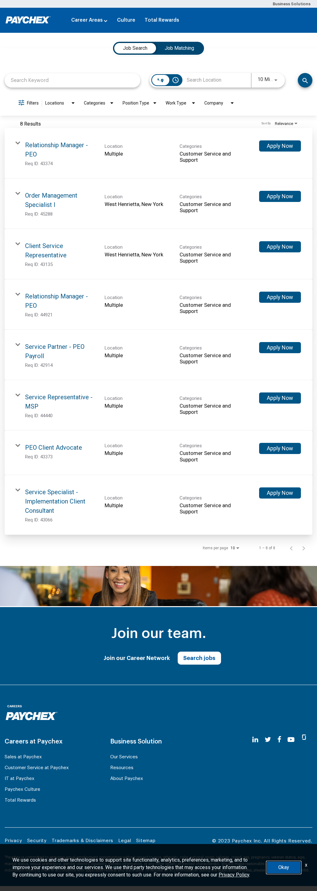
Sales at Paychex (23, 757)
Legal (124, 840)
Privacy (13, 840)
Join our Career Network (137, 658)
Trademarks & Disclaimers (82, 840)
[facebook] (279, 739)
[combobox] (72, 80)
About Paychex (126, 778)
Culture (126, 20)
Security (37, 840)
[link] (158, 153)
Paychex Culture (22, 789)
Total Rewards (162, 20)
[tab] (135, 48)
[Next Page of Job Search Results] (303, 548)
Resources (121, 767)
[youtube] (291, 739)
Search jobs (199, 658)
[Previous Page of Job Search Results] (291, 548)
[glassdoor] (304, 740)
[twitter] (267, 739)
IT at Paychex (19, 778)
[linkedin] (255, 739)
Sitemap (146, 840)
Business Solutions (291, 4)
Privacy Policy (234, 875)
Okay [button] (283, 867)
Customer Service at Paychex (37, 767)
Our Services (124, 757)
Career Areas (87, 20)
